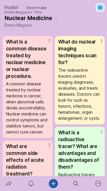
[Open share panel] (9, 183)
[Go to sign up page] (100, 7)
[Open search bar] (76, 183)
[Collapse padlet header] (56, 18)
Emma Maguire (17, 12)
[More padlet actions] (98, 183)
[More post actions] (46, 43)
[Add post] (53, 183)
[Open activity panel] (31, 183)
